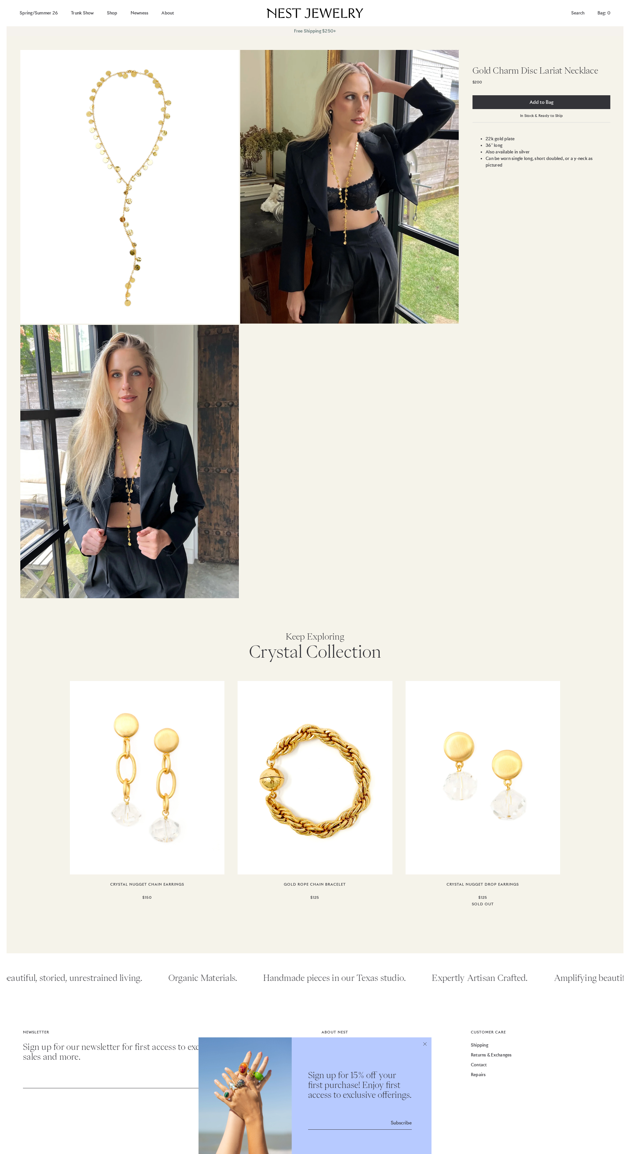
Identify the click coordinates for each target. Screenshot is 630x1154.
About (167, 13)
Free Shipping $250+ (315, 31)
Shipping (479, 1045)
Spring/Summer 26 (39, 13)
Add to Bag (542, 102)
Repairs (478, 1074)
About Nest (335, 1032)
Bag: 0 (604, 13)
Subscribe (401, 1123)
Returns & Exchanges (491, 1055)
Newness (140, 13)
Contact (479, 1065)
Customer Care (488, 1032)
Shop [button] (112, 13)
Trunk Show (82, 13)
